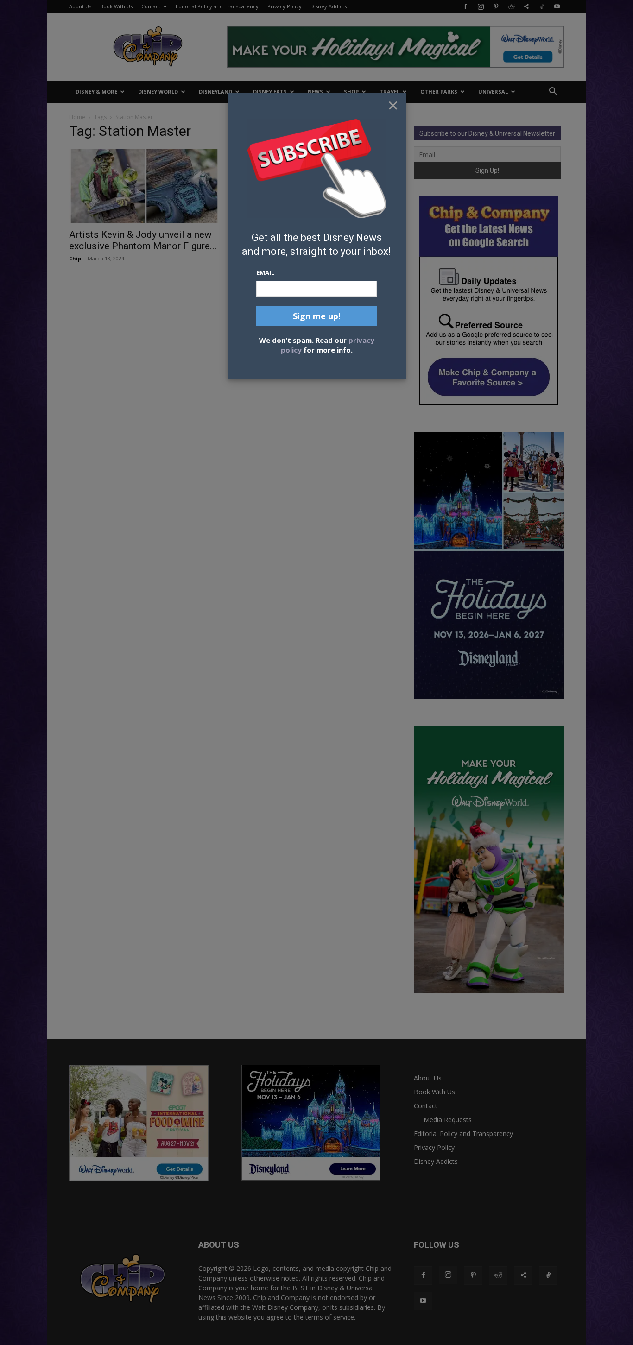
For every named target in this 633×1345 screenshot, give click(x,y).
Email (265, 272)
